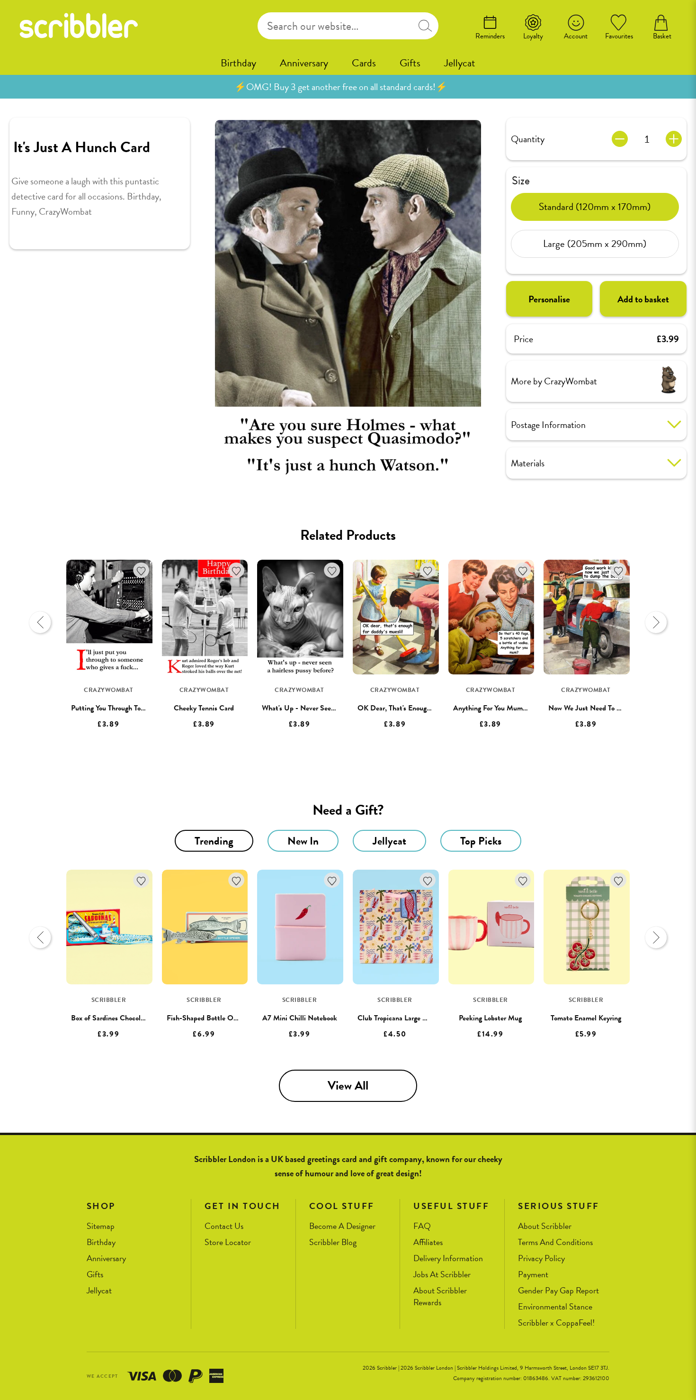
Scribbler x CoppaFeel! (556, 1323)
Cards (364, 63)
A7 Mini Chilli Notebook (299, 1018)
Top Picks (480, 841)
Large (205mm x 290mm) (594, 243)
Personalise (549, 298)
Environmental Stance (555, 1307)
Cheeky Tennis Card (204, 708)
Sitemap (101, 1226)
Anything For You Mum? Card (498, 708)
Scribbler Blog (333, 1242)
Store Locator (228, 1242)
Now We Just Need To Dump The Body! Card (616, 708)
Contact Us (224, 1226)
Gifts (410, 63)
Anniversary (304, 63)
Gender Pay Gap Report (558, 1291)
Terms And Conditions (555, 1242)
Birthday (238, 63)
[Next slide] (656, 622)
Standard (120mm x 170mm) (595, 206)
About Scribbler (544, 1226)
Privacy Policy (541, 1258)
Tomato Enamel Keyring (586, 1018)
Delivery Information (448, 1258)
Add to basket (643, 298)
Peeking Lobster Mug (490, 1018)
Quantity (527, 139)
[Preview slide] (40, 622)
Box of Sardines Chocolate (110, 1018)
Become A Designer (342, 1226)
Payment (533, 1275)
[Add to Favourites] (141, 570)
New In (303, 841)
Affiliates (428, 1242)
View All (348, 1085)
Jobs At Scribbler (442, 1275)
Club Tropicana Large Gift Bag (402, 1018)
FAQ (422, 1226)
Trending (214, 841)
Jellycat (459, 63)
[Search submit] (425, 25)
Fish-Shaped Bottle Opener (208, 1018)
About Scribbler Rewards (440, 1296)
